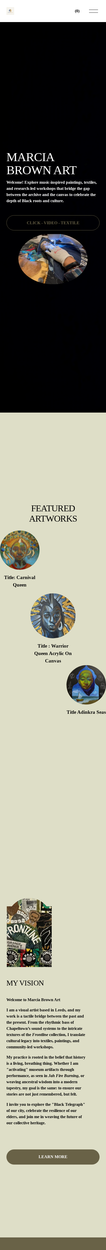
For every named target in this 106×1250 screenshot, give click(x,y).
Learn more (53, 1157)
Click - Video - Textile (53, 223)
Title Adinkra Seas (86, 712)
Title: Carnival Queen (19, 581)
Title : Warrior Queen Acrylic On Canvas (53, 653)
